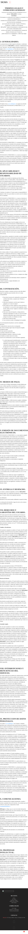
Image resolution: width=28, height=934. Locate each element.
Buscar (14, 932)
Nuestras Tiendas (14, 900)
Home (14, 898)
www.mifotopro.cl (9, 49)
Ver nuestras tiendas (14, 912)
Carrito (21, 931)
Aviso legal (14, 908)
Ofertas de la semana (14, 901)
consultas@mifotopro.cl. (5, 806)
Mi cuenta (14, 899)
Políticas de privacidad (14, 910)
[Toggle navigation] (10, 2)
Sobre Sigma (14, 902)
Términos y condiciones (14, 909)
